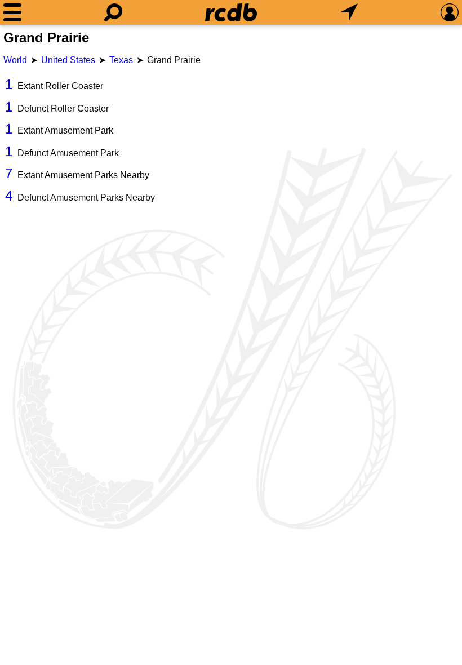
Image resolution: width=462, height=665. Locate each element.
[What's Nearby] (349, 12)
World (15, 60)
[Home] (231, 12)
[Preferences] (450, 12)
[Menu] (12, 12)
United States (68, 60)
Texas (121, 60)
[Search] (113, 12)
